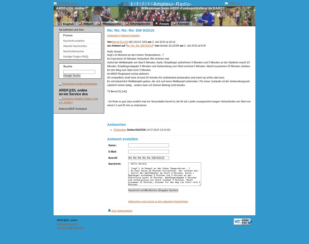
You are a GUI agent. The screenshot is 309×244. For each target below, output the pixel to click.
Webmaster (63, 227)
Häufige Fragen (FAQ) (75, 56)
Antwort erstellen (130, 35)
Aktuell (88, 23)
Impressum (78, 227)
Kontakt (183, 23)
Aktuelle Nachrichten (75, 46)
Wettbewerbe (111, 23)
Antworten (113, 35)
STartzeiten (120, 129)
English (68, 24)
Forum (164, 23)
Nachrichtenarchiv (73, 51)
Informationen (140, 23)
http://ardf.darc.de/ (67, 224)
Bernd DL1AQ (120, 41)
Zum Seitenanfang (121, 210)
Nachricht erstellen (74, 40)
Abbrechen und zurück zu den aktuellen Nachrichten (158, 201)
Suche (67, 66)
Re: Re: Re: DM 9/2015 (140, 45)
